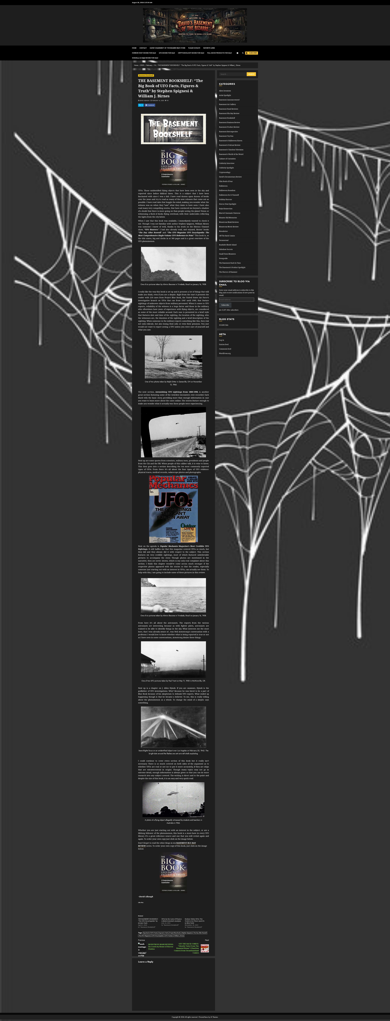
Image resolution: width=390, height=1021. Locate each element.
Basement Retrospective (228, 131)
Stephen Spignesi (187, 933)
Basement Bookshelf (146, 75)
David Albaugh (145, 101)
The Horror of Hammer (228, 272)
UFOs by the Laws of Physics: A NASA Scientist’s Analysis (171, 920)
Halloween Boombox (227, 190)
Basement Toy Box (226, 136)
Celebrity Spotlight (226, 168)
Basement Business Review (229, 122)
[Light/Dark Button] (238, 53)
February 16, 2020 (158, 101)
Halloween (223, 186)
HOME (134, 48)
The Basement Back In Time (230, 263)
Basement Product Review (229, 127)
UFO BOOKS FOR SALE (167, 53)
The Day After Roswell (200, 933)
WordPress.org (225, 353)
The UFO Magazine (144, 936)
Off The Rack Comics (227, 236)
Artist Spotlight (225, 95)
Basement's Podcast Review (229, 145)
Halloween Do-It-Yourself (229, 195)
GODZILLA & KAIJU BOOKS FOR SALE (145, 58)
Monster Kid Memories (228, 218)
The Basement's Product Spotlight (232, 267)
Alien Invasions (225, 91)
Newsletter (223, 231)
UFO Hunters (169, 936)
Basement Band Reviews (228, 109)
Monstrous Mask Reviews (229, 222)
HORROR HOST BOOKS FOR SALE (144, 53)
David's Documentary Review (230, 177)
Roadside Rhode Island (228, 245)
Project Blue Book (175, 933)
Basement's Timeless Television (231, 150)
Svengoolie (223, 258)
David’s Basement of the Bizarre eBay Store (167, 48)
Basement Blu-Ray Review (229, 113)
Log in (221, 340)
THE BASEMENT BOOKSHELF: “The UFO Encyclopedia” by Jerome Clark (148, 921)
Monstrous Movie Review (229, 227)
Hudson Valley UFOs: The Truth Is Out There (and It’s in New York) (194, 921)
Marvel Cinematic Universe (229, 213)
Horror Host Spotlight (227, 204)
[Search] (243, 53)
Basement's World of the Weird (231, 154)
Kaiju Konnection (225, 208)
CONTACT (143, 48)
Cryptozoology (224, 172)
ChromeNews (203, 1017)
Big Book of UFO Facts (150, 933)
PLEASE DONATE (194, 48)
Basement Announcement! (229, 100)
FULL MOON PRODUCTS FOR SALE (219, 53)
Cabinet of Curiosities (227, 159)
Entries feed (224, 344)
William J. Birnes (179, 936)
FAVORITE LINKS (209, 48)
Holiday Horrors (225, 199)
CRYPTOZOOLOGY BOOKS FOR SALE (191, 53)
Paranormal (223, 240)
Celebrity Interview (226, 163)
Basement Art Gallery (227, 104)
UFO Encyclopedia (157, 936)
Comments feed (225, 349)
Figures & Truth (163, 933)
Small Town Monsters (227, 254)
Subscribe (253, 53)
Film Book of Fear (226, 181)
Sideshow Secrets (226, 249)
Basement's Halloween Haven (230, 140)
